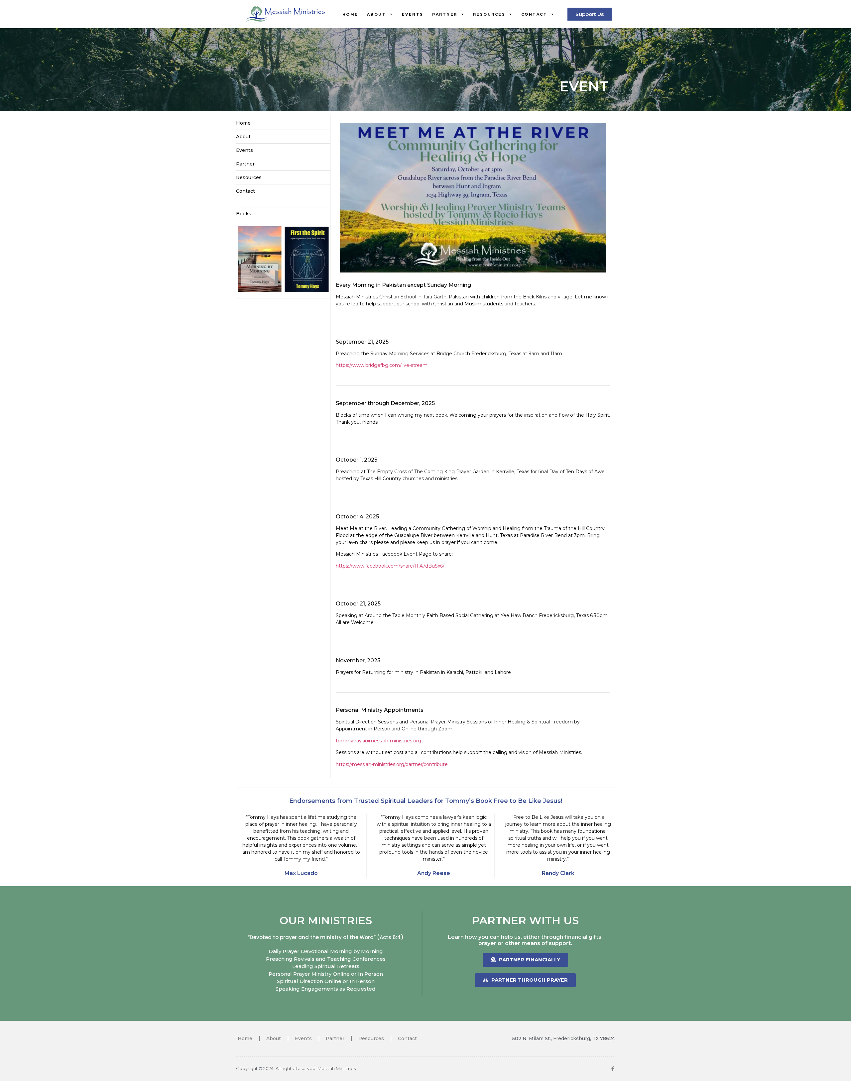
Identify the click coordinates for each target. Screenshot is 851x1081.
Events (413, 14)
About (376, 14)
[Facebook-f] (612, 1068)
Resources (489, 14)
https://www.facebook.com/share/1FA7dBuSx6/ (390, 566)
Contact (534, 14)
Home (350, 14)
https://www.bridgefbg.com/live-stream (381, 365)
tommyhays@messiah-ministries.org (378, 741)
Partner (444, 14)
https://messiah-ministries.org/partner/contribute (392, 764)
